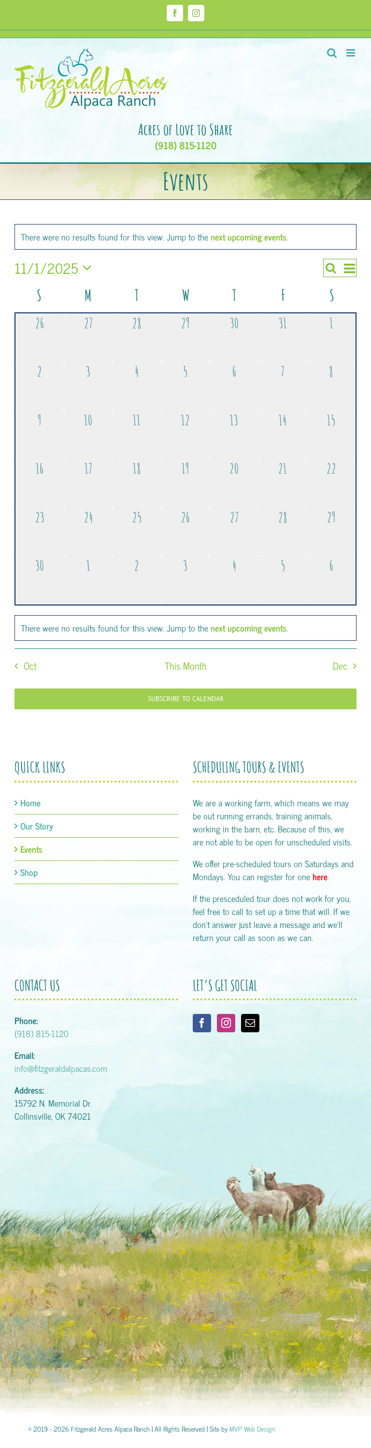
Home (30, 802)
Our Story (36, 825)
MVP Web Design (252, 1428)
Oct (30, 666)
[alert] (185, 628)
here (320, 876)
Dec (340, 666)
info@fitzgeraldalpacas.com (60, 1068)
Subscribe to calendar (186, 699)
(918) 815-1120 (185, 145)
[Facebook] (202, 1023)
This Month (186, 666)
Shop (29, 872)
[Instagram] (226, 1023)
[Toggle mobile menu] (351, 53)
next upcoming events (248, 236)
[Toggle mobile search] (332, 53)
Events (31, 849)
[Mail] (250, 1023)
